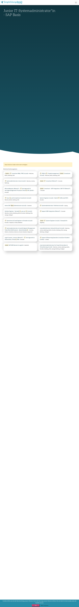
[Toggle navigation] (76, 2)
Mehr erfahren (44, 605)
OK (36, 605)
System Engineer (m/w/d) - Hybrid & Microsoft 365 (54, 198)
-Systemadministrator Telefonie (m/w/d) (51, 205)
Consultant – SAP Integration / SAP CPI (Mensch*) (55, 188)
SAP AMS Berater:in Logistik (14, 245)
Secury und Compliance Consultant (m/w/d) (18, 198)
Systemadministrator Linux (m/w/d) (15, 181)
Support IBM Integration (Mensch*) (50, 211)
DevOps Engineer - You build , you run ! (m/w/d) (18, 211)
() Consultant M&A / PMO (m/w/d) (16, 173)
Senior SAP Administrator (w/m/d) (15, 205)
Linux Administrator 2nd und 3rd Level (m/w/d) (52, 228)
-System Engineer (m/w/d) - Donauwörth (53, 220)
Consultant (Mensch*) (48, 181)
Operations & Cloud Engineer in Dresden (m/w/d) (18, 220)
